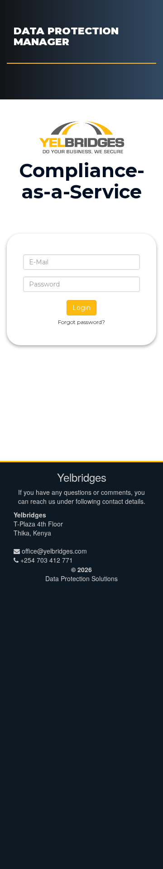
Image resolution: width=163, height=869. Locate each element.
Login (81, 308)
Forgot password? (81, 322)
